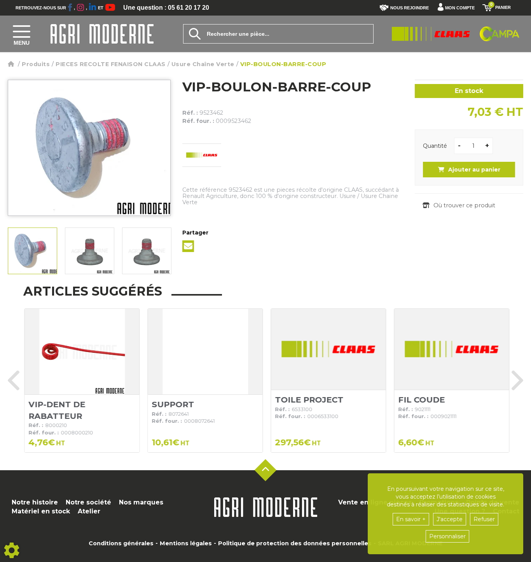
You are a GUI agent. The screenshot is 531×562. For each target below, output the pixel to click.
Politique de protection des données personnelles (295, 543)
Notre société (88, 502)
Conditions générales (121, 543)
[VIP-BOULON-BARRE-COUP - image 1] (32, 251)
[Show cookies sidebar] (11, 550)
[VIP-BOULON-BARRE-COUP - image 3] (146, 251)
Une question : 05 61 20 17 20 (166, 8)
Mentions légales (186, 543)
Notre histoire (35, 502)
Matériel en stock (41, 511)
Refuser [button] (484, 519)
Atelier (89, 511)
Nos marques (141, 502)
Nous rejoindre (409, 7)
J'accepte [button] (450, 519)
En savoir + (411, 519)
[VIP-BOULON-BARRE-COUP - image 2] (89, 251)
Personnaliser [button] (447, 536)
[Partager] (188, 246)
